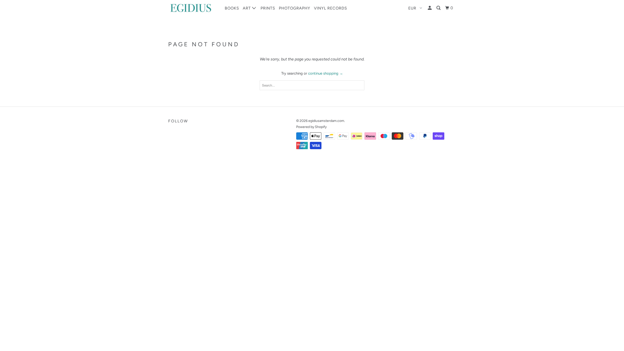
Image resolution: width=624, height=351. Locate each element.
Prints (268, 8)
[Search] (439, 8)
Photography (294, 8)
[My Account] (430, 8)
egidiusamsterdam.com (326, 121)
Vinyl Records (330, 8)
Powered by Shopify (311, 127)
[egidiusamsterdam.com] (193, 8)
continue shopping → (325, 73)
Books (232, 8)
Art (247, 8)
